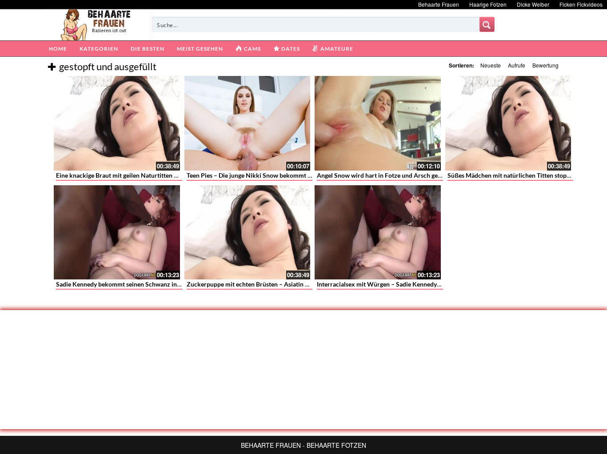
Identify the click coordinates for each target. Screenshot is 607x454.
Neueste (490, 65)
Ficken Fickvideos (581, 4)
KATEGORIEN (99, 48)
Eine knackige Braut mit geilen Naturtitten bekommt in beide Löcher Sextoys (161, 175)
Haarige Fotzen (488, 4)
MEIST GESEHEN (200, 48)
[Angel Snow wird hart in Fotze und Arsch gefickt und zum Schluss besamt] (378, 123)
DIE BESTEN (147, 48)
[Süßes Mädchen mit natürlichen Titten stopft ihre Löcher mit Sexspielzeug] (508, 123)
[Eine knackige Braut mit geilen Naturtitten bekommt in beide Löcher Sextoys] (117, 123)
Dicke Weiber (533, 4)
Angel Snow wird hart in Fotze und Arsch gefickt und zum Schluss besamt (418, 175)
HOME (58, 48)
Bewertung (545, 65)
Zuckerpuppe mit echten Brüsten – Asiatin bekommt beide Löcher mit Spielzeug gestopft (309, 284)
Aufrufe (516, 65)
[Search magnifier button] (487, 24)
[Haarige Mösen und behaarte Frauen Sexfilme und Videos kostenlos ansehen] (96, 24)
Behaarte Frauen (438, 4)
